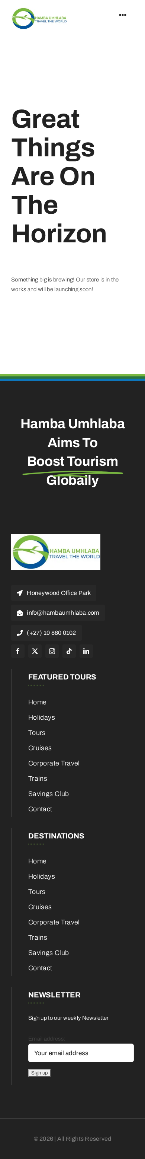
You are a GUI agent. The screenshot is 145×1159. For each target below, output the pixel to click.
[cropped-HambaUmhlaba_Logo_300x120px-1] (39, 10)
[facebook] (18, 651)
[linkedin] (86, 651)
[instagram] (52, 651)
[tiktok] (69, 651)
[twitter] (35, 651)
